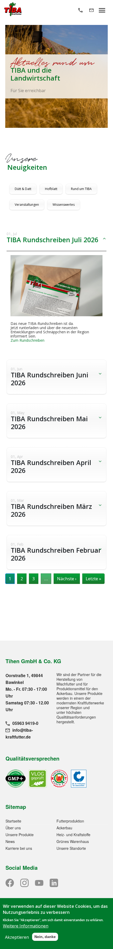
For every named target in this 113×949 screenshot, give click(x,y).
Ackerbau (64, 827)
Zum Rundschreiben (27, 340)
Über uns (13, 827)
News (10, 841)
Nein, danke (45, 937)
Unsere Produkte (20, 834)
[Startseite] (13, 10)
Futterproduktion (70, 821)
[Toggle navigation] (102, 10)
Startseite (13, 821)
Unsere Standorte (71, 848)
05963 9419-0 (25, 723)
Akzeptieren (17, 937)
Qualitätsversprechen (32, 758)
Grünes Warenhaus (72, 841)
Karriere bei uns (19, 848)
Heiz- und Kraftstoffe (73, 834)
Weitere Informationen (25, 926)
